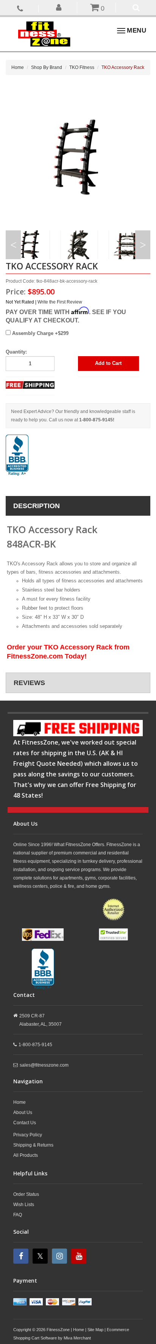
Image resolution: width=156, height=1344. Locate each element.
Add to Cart (108, 363)
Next (142, 244)
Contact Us (24, 1122)
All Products (25, 1155)
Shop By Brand (46, 67)
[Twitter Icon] (41, 1256)
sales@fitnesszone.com (44, 1065)
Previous (13, 244)
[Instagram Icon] (60, 1256)
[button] (58, 7)
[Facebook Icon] (21, 1256)
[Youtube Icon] (79, 1256)
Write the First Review (59, 302)
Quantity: (16, 352)
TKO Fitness (81, 67)
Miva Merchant (77, 1338)
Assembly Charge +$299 (40, 333)
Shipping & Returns (33, 1145)
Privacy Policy (27, 1134)
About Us (22, 1112)
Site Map (95, 1329)
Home (17, 67)
